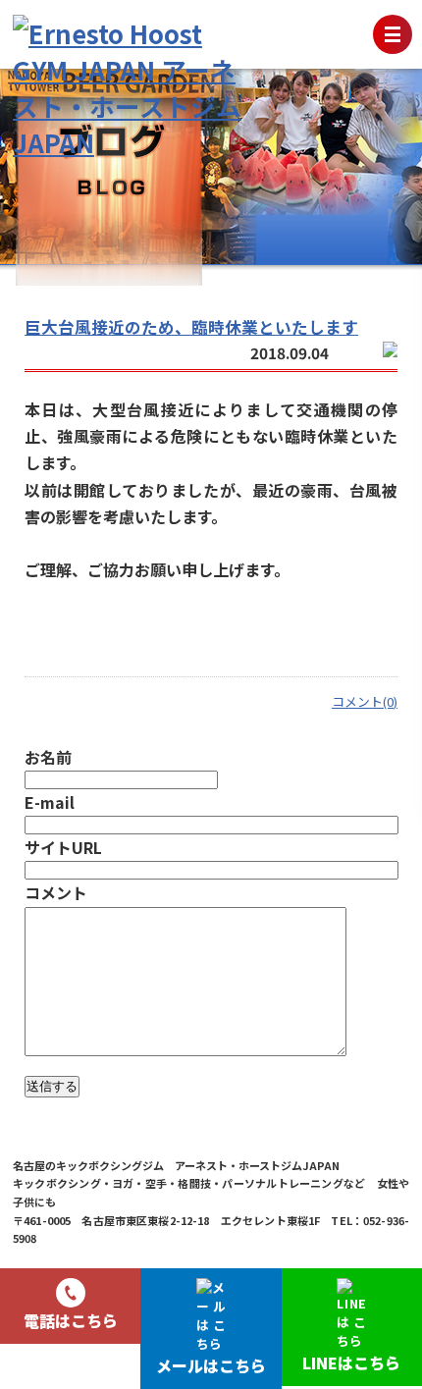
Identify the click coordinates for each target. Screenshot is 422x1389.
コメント (56, 892)
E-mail (50, 802)
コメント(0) (364, 701)
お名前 (48, 757)
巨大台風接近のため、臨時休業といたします (191, 327)
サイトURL (63, 847)
